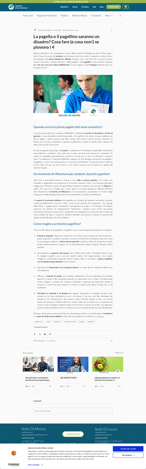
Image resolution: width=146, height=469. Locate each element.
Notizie (64, 15)
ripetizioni (57, 322)
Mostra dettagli (33, 465)
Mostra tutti (119, 353)
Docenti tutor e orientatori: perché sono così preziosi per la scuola (37, 379)
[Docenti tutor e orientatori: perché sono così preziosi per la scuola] (38, 365)
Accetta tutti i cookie (128, 449)
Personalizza (127, 455)
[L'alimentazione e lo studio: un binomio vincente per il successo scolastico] (107, 365)
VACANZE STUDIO (68, 378)
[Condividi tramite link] (50, 334)
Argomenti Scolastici (47, 15)
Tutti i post (28, 15)
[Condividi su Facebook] (34, 334)
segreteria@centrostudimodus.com (34, 435)
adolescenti (39, 322)
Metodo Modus (79, 15)
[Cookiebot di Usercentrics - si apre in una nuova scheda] (13, 464)
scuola (48, 322)
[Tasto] (18, 6)
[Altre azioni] (111, 30)
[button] (85, 7)
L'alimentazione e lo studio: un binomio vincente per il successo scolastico (107, 379)
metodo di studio (70, 322)
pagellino (91, 322)
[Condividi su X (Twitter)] (40, 334)
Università (96, 15)
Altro (107, 15)
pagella (81, 322)
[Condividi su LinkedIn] (45, 334)
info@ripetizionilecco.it (103, 435)
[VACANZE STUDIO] (73, 365)
